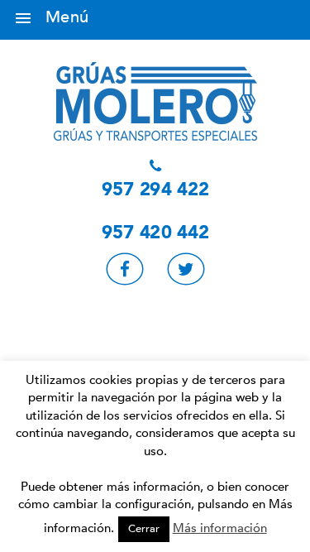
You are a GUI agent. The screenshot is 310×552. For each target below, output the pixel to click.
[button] (23, 20)
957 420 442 (155, 233)
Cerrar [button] (144, 528)
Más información (220, 528)
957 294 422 (155, 190)
